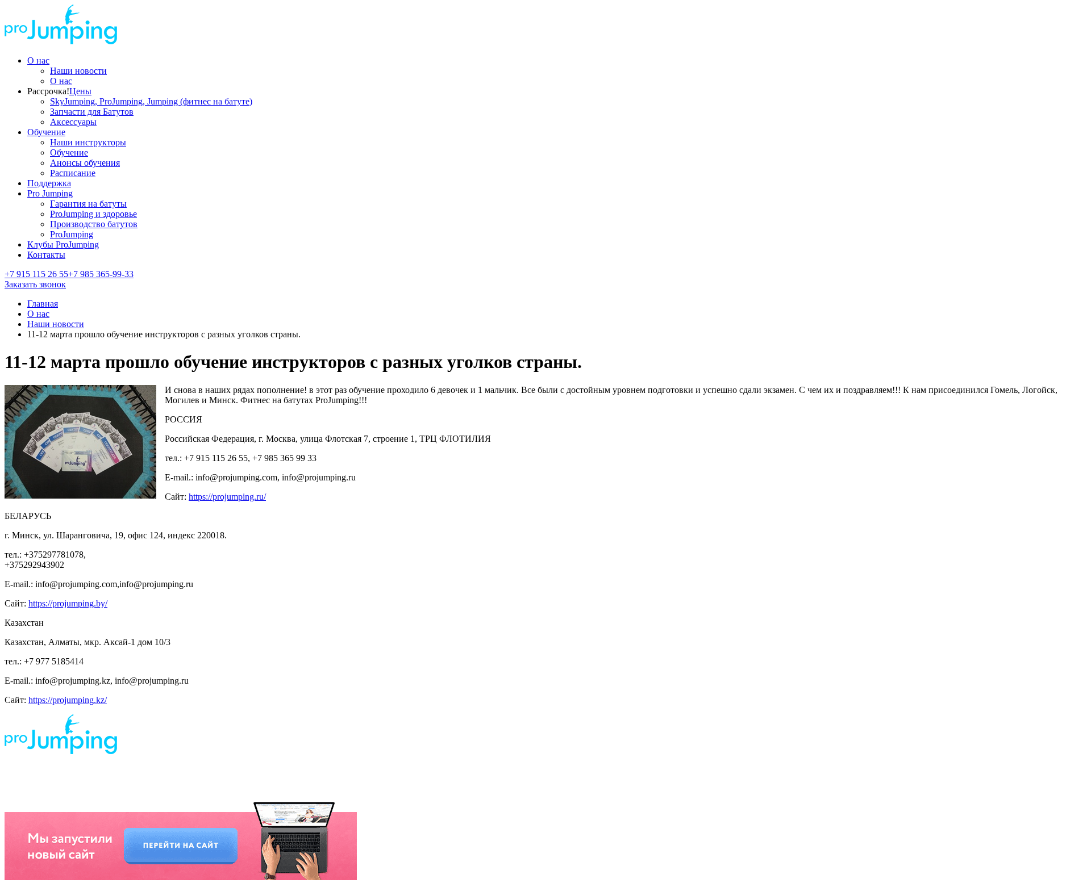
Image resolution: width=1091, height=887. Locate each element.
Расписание (72, 173)
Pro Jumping (50, 193)
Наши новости (78, 71)
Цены (80, 91)
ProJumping (71, 234)
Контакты (46, 255)
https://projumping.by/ (67, 603)
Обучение (46, 132)
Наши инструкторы (88, 142)
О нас (38, 60)
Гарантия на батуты (88, 203)
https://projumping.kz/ (67, 700)
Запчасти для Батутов (92, 111)
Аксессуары (73, 122)
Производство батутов (94, 224)
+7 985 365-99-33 (101, 274)
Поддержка (49, 183)
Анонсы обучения (85, 163)
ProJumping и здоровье (93, 214)
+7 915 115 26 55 (36, 274)
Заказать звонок (35, 284)
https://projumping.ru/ (227, 496)
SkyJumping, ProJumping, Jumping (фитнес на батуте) (151, 101)
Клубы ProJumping (63, 244)
